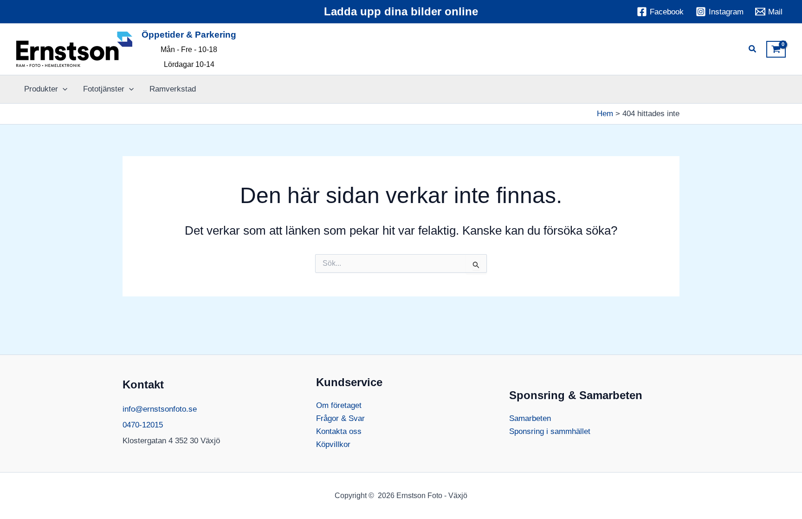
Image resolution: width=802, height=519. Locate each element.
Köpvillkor (333, 444)
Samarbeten (530, 418)
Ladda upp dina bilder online (401, 11)
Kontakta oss (339, 431)
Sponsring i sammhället (549, 431)
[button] (753, 50)
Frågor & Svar (340, 418)
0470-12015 (143, 424)
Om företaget (339, 405)
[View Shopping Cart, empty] (776, 49)
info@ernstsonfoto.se (160, 409)
